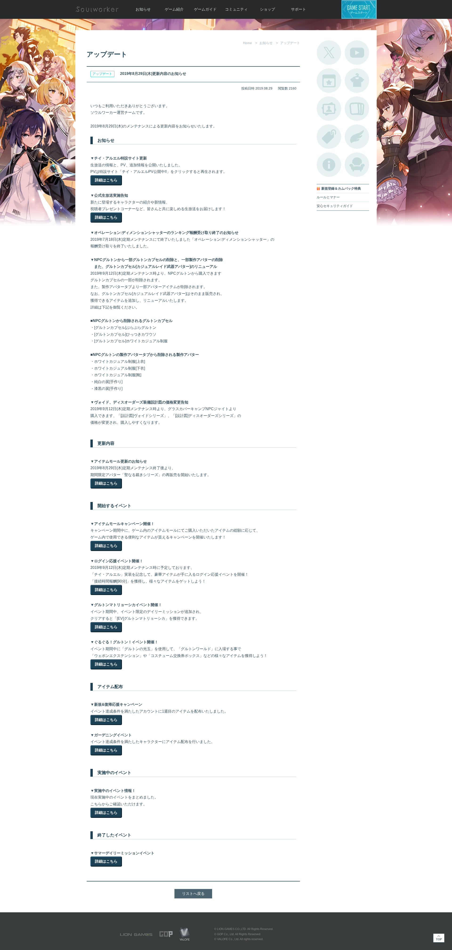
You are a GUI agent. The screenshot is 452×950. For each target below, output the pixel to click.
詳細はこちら (106, 180)
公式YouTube (357, 52)
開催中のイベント (329, 80)
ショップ (267, 9)
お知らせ (143, 9)
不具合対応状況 (329, 164)
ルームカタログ (357, 164)
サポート (298, 9)
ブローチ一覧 (357, 136)
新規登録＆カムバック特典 (341, 188)
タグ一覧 (329, 136)
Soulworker (97, 9)
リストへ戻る (193, 894)
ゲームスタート (359, 9)
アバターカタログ (357, 80)
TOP (438, 938)
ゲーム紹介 (174, 9)
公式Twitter (329, 52)
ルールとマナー (328, 197)
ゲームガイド (205, 9)
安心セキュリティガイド (335, 206)
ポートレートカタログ (329, 108)
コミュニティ (236, 9)
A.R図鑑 (357, 108)
